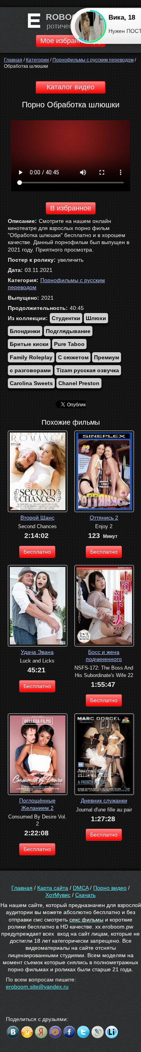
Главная (22, 888)
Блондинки (25, 331)
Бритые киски (29, 344)
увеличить (70, 260)
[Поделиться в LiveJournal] (97, 1032)
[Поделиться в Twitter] (83, 1032)
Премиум (106, 357)
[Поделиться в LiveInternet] (111, 1032)
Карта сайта (52, 888)
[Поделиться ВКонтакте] (13, 1032)
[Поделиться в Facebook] (69, 1032)
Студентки (66, 318)
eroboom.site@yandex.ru (37, 986)
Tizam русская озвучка (87, 370)
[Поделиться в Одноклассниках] (27, 1032)
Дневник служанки (104, 800)
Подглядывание (68, 331)
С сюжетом (73, 357)
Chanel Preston (78, 383)
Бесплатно (37, 552)
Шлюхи (96, 318)
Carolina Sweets (31, 383)
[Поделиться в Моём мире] (55, 1032)
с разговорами (30, 370)
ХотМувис (57, 895)
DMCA (81, 888)
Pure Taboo (69, 344)
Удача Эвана (37, 652)
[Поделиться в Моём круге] (41, 1032)
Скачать (85, 895)
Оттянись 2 (104, 517)
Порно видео (110, 888)
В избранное (70, 208)
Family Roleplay (31, 357)
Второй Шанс (37, 517)
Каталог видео (70, 87)
